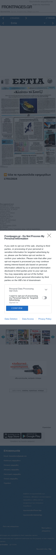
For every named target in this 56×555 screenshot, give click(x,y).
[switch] (44, 297)
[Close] (50, 236)
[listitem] (28, 290)
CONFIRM (17, 308)
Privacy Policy (44, 319)
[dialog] (28, 277)
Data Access (28, 319)
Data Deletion (11, 319)
